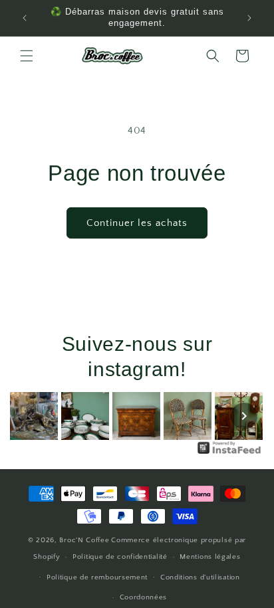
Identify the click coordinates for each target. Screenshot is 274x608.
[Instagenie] (229, 453)
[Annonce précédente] (24, 18)
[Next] (244, 416)
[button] (26, 55)
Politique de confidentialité (120, 557)
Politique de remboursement (97, 577)
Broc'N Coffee (84, 540)
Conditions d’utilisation (200, 577)
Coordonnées (144, 597)
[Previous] (30, 416)
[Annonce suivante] (249, 18)
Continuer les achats (137, 223)
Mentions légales (210, 557)
